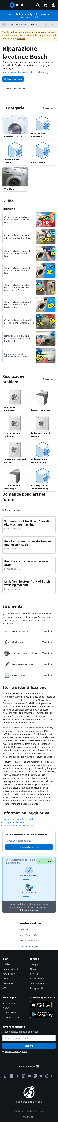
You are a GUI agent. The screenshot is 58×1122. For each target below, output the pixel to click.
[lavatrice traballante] (43, 398)
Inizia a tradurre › (29, 910)
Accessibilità (8, 1003)
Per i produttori (38, 988)
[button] (38, 5)
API (4, 988)
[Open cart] (45, 5)
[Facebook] (11, 1076)
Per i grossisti (37, 978)
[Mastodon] (35, 1076)
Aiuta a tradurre (27, 1066)
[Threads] (46, 1076)
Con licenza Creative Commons (29, 1110)
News (33, 969)
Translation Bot (17, 72)
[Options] (4, 24)
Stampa (34, 964)
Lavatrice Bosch (29, 24)
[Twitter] (17, 1076)
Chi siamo (7, 964)
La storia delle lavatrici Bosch (18, 825)
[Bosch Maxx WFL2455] (15, 124)
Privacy (5, 1007)
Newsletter (7, 983)
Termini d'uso (9, 1012)
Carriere (6, 978)
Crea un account (29, 17)
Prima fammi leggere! (16, 1051)
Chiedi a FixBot (26, 846)
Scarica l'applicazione (42, 997)
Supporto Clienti (10, 969)
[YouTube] (29, 1076)
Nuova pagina (49, 107)
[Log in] (53, 5)
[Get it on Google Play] (42, 1014)
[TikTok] (5, 1076)
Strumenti (12, 606)
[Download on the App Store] (41, 1004)
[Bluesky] (41, 1076)
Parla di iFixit (8, 973)
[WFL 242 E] (15, 176)
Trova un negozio (38, 983)
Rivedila (21, 38)
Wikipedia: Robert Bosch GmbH (19, 819)
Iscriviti (29, 1045)
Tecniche (8, 209)
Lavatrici (14, 24)
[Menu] (4, 5)
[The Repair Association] (52, 1076)
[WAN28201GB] (43, 150)
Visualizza (47, 631)
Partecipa (35, 973)
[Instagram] (23, 1076)
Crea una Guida (14, 79)
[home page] (18, 5)
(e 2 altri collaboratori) (37, 72)
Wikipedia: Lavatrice (14, 822)
